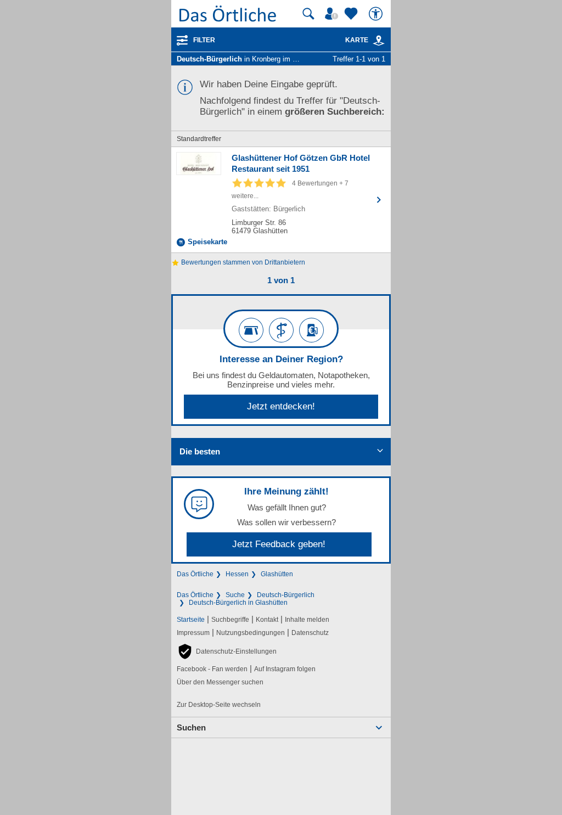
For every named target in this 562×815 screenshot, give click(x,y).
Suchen (191, 727)
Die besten (199, 451)
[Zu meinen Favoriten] (352, 13)
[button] (227, 651)
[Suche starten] (308, 13)
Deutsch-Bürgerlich (285, 595)
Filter (204, 40)
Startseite (191, 619)
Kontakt (267, 619)
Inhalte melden (307, 619)
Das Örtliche (195, 574)
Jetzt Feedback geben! (278, 544)
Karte (356, 40)
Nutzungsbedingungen (250, 633)
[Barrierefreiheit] (377, 13)
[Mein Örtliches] (333, 13)
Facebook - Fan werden (212, 669)
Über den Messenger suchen (220, 682)
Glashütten (277, 574)
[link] (378, 40)
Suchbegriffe (230, 619)
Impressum (193, 633)
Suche (235, 595)
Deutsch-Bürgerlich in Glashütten (238, 602)
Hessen (237, 574)
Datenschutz (310, 633)
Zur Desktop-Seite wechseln (219, 705)
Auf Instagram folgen (285, 669)
